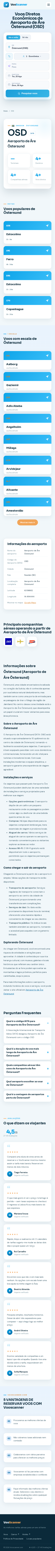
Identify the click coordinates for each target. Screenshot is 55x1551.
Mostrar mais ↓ (27, 522)
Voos (5, 111)
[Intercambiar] (9, 56)
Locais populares (34, 1538)
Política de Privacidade (13, 1538)
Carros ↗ (15, 1534)
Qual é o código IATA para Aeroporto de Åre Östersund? (23, 1023)
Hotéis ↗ (26, 1534)
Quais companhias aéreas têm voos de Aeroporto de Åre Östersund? (23, 1068)
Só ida (25, 37)
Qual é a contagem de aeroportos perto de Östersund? (25, 1096)
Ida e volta (13, 37)
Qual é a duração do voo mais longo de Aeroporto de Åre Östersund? (22, 1052)
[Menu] (49, 5)
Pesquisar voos (29, 93)
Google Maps (30, 602)
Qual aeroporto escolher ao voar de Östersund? (24, 1083)
